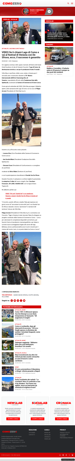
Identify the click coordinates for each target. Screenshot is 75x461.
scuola (24, 353)
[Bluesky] (24, 300)
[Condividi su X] (39, 42)
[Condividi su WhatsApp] (33, 42)
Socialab (14, 19)
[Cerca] (68, 3)
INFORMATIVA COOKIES (64, 435)
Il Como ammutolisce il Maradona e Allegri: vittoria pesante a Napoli (27, 370)
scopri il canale (13, 419)
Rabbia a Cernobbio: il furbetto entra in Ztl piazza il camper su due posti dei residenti (58, 70)
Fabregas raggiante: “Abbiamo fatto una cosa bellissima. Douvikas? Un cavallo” (26, 344)
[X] (21, 300)
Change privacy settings (68, 459)
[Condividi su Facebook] (36, 42)
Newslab (6, 19)
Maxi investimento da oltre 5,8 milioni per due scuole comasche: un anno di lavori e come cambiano (27, 358)
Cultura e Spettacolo (16, 48)
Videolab (47, 439)
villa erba (5, 296)
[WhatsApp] (12, 300)
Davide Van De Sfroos (21, 295)
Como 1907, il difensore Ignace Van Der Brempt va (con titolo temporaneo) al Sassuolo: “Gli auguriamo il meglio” (26, 315)
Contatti (32, 434)
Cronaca (47, 437)
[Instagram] (18, 300)
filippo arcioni (33, 295)
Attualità (5, 48)
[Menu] (72, 3)
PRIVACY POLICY (65, 432)
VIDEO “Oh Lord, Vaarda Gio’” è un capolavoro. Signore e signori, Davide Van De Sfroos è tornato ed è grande (21, 196)
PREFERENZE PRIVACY (66, 437)
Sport (24, 310)
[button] (37, 11)
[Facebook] (15, 300)
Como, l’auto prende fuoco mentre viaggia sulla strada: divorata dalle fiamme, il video (58, 35)
